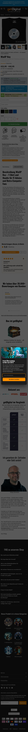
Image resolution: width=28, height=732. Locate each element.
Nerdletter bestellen (14, 379)
